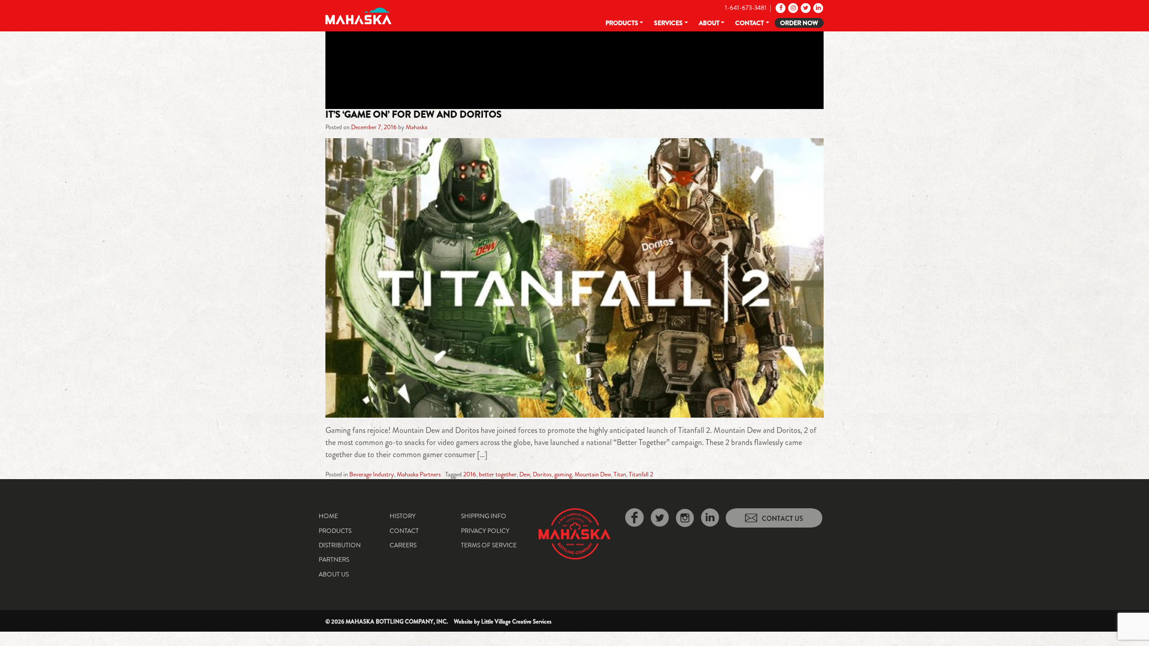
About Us (334, 574)
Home (328, 515)
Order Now (799, 22)
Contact (749, 22)
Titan (620, 474)
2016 (469, 474)
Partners (334, 559)
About (709, 22)
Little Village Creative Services (516, 621)
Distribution (340, 545)
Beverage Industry (371, 474)
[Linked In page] (817, 7)
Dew (524, 474)
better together (498, 474)
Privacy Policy (485, 530)
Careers (403, 545)
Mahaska (416, 126)
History (403, 515)
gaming (563, 474)
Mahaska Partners (419, 474)
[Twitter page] (805, 7)
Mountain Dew (592, 474)
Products (621, 22)
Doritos (542, 474)
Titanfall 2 (641, 474)
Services (668, 22)
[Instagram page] (792, 7)
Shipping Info (483, 515)
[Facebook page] (779, 7)
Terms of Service (489, 545)
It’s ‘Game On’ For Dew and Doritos (413, 114)
